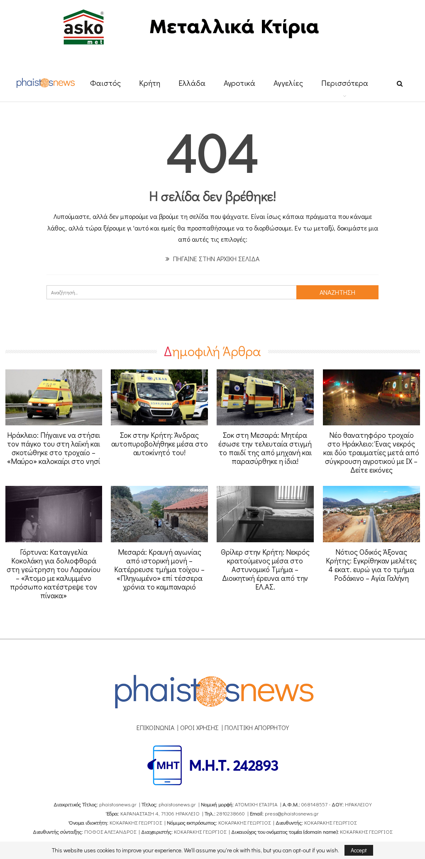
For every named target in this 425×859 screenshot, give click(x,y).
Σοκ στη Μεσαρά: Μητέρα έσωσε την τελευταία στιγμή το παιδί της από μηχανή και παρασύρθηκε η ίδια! (265, 448)
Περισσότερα (344, 83)
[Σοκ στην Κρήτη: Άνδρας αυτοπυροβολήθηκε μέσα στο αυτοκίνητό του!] (159, 397)
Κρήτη (149, 83)
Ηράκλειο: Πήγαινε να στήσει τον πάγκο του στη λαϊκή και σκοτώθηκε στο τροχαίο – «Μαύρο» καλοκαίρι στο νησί (53, 448)
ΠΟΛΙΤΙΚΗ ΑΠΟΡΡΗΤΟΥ (257, 727)
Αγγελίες (288, 83)
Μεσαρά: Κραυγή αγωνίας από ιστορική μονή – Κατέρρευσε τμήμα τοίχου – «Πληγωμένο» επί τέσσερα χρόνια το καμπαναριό (159, 569)
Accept (359, 850)
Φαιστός (105, 83)
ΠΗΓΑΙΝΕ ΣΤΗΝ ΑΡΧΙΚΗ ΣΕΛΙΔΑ (215, 258)
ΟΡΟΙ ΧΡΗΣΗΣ (199, 727)
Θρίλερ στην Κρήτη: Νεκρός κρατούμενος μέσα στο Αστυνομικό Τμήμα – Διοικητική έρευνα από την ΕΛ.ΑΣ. (265, 569)
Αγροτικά (239, 83)
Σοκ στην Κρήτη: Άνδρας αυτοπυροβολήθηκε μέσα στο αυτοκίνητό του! (159, 443)
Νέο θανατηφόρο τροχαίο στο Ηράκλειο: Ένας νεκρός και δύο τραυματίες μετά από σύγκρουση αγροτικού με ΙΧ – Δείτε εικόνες (371, 452)
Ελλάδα (191, 83)
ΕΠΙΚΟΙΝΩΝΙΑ (155, 727)
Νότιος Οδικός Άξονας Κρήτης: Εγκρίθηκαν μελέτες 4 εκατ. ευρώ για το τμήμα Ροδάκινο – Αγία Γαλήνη (371, 565)
